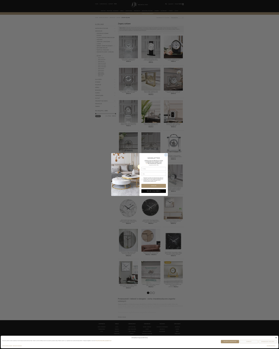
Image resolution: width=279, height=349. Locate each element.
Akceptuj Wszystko (229, 341)
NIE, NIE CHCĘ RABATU (153, 191)
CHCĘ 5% (153, 185)
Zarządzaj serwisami (271, 345)
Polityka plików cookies (7, 345)
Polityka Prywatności (17, 345)
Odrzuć (249, 341)
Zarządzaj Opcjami (267, 341)
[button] (276, 337)
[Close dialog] (166, 155)
